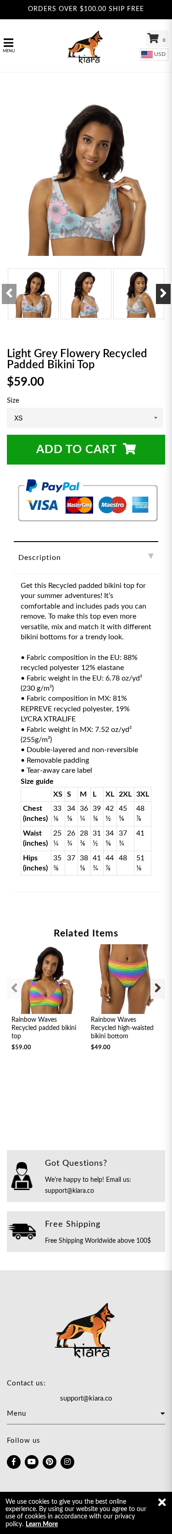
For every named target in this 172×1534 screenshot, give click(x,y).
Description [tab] (39, 557)
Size (13, 400)
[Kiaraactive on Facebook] (14, 1462)
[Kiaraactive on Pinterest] (49, 1462)
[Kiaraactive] (86, 45)
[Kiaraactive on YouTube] (32, 1462)
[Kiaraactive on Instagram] (67, 1462)
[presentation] (9, 294)
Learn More (42, 1524)
